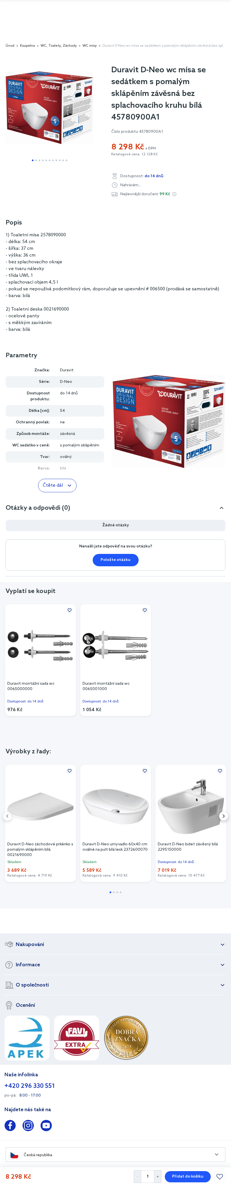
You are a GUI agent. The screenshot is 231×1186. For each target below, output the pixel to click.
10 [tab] (63, 160)
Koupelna (27, 46)
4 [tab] (43, 160)
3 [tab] (39, 160)
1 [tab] (33, 160)
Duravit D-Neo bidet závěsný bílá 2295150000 (188, 847)
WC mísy (90, 46)
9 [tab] (60, 160)
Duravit (67, 370)
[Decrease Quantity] (137, 1176)
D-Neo (66, 381)
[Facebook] (10, 1126)
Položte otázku (115, 560)
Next (223, 816)
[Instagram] (28, 1126)
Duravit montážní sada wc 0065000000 (31, 686)
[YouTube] (46, 1126)
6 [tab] (49, 160)
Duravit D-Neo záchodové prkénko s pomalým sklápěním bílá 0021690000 (40, 849)
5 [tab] (46, 160)
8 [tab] (56, 160)
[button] (174, 194)
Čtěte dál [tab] (53, 485)
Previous (7, 816)
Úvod (10, 46)
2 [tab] (36, 160)
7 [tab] (53, 160)
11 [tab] (66, 160)
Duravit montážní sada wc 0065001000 (106, 686)
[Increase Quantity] (157, 1176)
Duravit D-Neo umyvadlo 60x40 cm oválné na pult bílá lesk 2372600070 (115, 847)
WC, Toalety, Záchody (59, 46)
